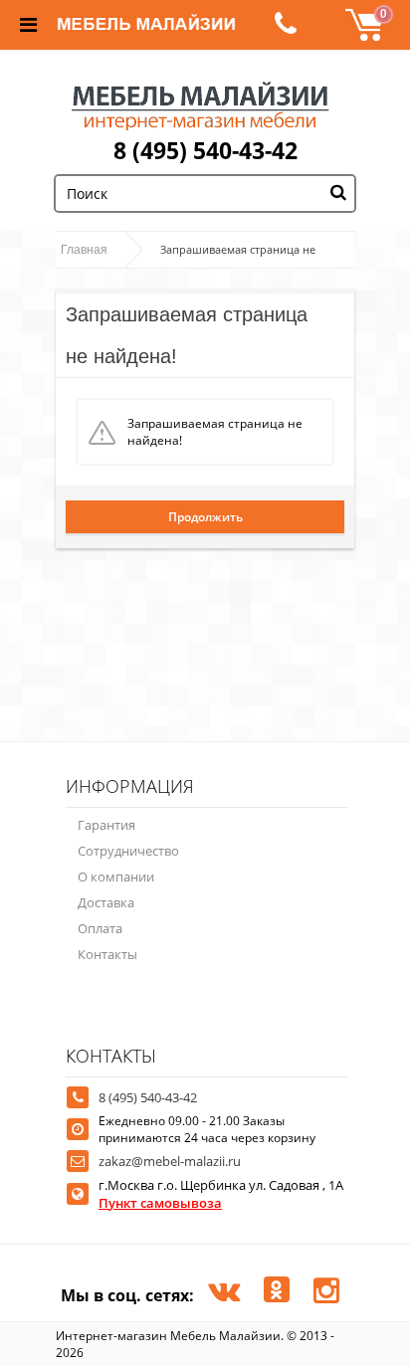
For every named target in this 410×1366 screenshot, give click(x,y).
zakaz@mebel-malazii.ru (170, 1161)
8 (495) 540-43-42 (205, 150)
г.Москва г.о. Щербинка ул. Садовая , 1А (221, 1194)
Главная (84, 250)
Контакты (107, 954)
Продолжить (205, 516)
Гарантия (106, 825)
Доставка (106, 902)
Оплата (100, 928)
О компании (116, 876)
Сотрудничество (128, 851)
